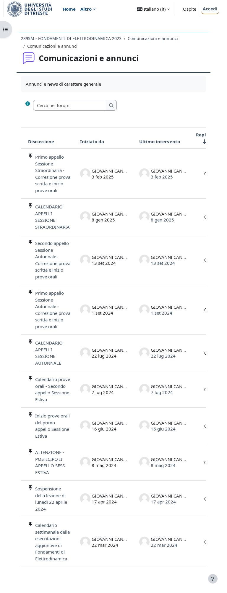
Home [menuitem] (69, 9)
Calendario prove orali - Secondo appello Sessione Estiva (52, 389)
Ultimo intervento (159, 141)
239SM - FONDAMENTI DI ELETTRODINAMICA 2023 (71, 38)
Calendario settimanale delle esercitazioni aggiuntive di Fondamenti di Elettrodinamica (52, 542)
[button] (153, 9)
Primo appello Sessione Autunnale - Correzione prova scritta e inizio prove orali (52, 309)
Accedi (210, 9)
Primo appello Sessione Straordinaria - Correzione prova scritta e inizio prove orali (52, 173)
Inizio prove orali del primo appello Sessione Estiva (52, 426)
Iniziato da (92, 141)
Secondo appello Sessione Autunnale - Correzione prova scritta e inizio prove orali (52, 260)
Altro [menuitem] (86, 9)
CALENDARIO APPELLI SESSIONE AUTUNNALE (49, 353)
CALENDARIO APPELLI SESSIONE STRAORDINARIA (52, 217)
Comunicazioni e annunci (153, 38)
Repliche (205, 135)
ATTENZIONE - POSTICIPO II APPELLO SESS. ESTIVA (50, 462)
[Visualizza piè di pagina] (213, 579)
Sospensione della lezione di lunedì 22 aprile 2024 (51, 499)
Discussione (41, 141)
